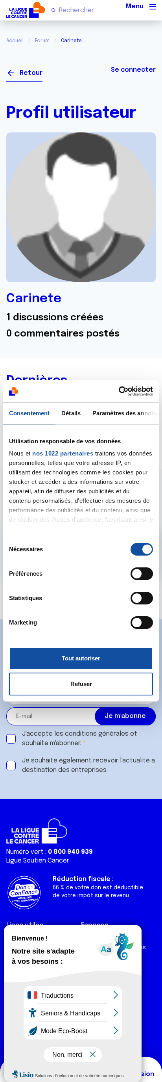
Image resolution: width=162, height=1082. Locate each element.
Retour (31, 73)
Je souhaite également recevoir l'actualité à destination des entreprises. (88, 765)
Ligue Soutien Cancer (37, 860)
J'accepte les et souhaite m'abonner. (79, 739)
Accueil (15, 41)
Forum (42, 41)
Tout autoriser (81, 658)
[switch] (142, 573)
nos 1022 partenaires (62, 453)
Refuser (81, 683)
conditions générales (97, 734)
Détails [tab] (71, 413)
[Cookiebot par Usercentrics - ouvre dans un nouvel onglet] (118, 391)
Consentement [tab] (29, 413)
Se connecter (133, 70)
